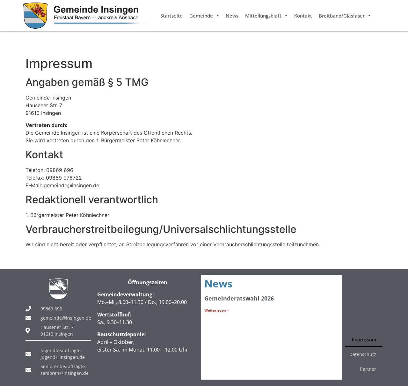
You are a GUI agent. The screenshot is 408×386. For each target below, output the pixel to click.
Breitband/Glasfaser (342, 15)
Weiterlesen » (216, 310)
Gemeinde (201, 15)
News (232, 15)
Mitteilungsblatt (263, 15)
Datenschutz (362, 354)
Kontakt (303, 15)
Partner (368, 369)
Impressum (364, 340)
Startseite (171, 15)
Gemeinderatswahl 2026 (239, 298)
